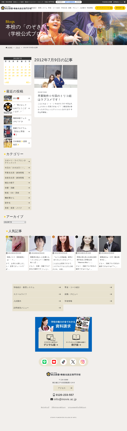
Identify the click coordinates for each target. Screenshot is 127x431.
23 (6, 75)
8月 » (28, 82)
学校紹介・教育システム (39, 8)
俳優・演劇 (9, 188)
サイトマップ (45, 407)
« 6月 (7, 82)
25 (13, 75)
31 (10, 78)
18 (13, 73)
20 (22, 73)
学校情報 (90, 8)
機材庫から (9, 198)
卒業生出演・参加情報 (14, 173)
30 (6, 78)
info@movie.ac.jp (65, 399)
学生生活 (64, 8)
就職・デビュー (73, 8)
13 (22, 70)
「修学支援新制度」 (70, 2)
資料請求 (119, 8)
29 (29, 75)
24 (10, 75)
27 (22, 75)
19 (18, 73)
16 (6, 73)
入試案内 (83, 8)
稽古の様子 (9, 183)
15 (29, 70)
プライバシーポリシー (59, 407)
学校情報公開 (106, 2)
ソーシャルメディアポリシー (77, 407)
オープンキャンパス (103, 8)
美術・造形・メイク (13, 208)
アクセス (62, 388)
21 (26, 73)
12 (18, 70)
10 (10, 70)
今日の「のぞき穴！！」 (15, 168)
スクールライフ (20, 294)
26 (18, 75)
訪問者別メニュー (118, 2)
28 (26, 75)
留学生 (8, 203)
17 (10, 73)
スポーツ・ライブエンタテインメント (15, 161)
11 (13, 70)
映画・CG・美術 (12, 193)
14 (26, 70)
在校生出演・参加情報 (14, 178)
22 (29, 73)
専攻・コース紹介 (54, 8)
